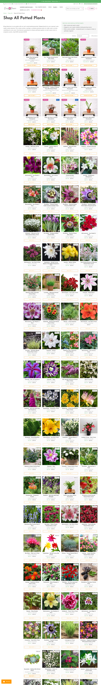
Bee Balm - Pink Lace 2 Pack (32, 553)
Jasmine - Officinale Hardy (32, 146)
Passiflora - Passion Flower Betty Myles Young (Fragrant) (88, 205)
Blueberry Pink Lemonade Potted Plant (32, 293)
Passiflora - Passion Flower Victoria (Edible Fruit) (70, 205)
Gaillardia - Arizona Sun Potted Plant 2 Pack (51, 322)
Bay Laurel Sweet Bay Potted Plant (69, 58)
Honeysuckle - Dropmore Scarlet (32, 496)
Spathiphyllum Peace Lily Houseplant (32, 118)
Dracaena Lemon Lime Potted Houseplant (88, 88)
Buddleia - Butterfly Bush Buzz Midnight (51, 496)
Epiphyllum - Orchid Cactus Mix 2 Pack (51, 554)
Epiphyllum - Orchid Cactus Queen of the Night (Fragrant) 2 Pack (51, 264)
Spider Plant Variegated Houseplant (32, 58)
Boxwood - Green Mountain (32, 437)
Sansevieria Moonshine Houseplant (89, 118)
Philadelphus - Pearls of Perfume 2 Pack (51, 669)
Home (4, 13)
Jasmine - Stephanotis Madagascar (88, 176)
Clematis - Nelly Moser (89, 292)
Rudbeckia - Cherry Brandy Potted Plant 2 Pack (89, 525)
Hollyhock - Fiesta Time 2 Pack (70, 611)
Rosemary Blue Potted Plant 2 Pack (32, 525)
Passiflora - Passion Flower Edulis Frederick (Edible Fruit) (51, 205)
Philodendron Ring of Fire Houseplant (69, 118)
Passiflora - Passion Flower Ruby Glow (70, 234)
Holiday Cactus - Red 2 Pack (88, 437)
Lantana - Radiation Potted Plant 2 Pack (32, 582)
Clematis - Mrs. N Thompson (32, 379)
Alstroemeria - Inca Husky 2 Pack (32, 205)
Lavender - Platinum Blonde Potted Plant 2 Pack (32, 351)
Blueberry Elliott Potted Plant (32, 466)
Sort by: (74, 35)
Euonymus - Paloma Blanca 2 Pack (70, 438)
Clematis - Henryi (51, 350)
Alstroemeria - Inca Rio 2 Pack (51, 437)
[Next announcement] (98, 1)
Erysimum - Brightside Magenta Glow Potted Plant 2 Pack (89, 640)
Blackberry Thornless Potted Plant (88, 582)
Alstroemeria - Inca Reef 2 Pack (89, 321)
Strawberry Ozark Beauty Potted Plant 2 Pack (88, 496)
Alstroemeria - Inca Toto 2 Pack (70, 524)
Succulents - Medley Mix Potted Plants (32, 669)
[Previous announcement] (2, 1)
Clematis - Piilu (51, 466)
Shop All (10, 13)
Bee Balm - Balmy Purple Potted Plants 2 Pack (51, 525)
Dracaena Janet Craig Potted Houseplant (70, 88)
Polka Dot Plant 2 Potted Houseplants (51, 118)
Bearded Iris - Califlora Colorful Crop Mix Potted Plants (51, 88)
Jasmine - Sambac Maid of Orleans (51, 147)
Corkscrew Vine (70, 175)
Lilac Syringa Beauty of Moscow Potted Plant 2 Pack (89, 263)
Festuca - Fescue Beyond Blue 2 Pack (70, 554)
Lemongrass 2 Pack (70, 640)
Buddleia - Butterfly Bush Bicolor (69, 147)
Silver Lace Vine (89, 379)
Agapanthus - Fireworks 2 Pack (51, 408)
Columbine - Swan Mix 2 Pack (32, 640)
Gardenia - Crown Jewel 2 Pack (70, 466)
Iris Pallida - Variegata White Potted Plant (51, 234)
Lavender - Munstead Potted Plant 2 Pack (51, 293)
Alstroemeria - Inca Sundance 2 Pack (51, 612)
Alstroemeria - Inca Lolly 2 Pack (70, 292)
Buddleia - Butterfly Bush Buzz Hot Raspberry (32, 409)
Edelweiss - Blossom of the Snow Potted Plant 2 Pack (32, 234)
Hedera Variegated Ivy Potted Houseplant (88, 58)
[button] (27, 7)
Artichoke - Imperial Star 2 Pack (88, 467)
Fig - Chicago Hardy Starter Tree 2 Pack (51, 58)
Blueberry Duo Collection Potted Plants (69, 351)
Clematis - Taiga (51, 379)
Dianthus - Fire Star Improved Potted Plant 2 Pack (69, 582)
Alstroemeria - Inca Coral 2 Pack (89, 351)
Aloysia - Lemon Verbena (70, 321)
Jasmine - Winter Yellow (70, 262)
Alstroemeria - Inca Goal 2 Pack (32, 262)
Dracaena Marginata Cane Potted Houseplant (32, 88)
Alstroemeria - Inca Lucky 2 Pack (51, 176)
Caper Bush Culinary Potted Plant (89, 409)
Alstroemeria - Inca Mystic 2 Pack (32, 322)
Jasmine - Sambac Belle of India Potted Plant (89, 669)
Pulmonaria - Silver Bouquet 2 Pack (51, 582)
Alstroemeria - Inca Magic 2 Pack (89, 612)
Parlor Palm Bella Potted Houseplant (70, 496)
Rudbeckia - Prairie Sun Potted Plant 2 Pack (70, 409)
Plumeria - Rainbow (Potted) (88, 146)
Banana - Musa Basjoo (32, 611)
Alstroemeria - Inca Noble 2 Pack (32, 176)
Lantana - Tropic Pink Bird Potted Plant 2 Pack (88, 554)
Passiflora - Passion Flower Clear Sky (51, 640)
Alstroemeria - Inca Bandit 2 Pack (89, 234)
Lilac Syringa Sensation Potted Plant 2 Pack (70, 380)
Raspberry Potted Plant (70, 669)
